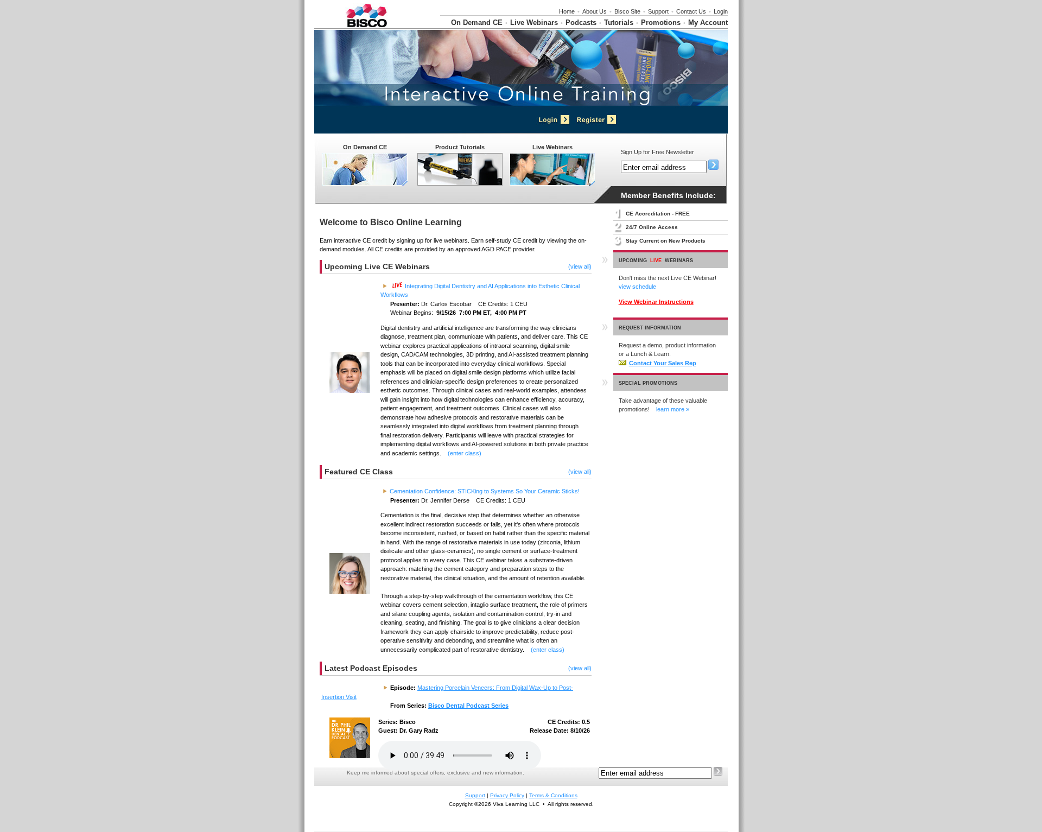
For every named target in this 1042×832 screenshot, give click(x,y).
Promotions (661, 22)
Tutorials (618, 22)
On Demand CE (477, 22)
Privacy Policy (507, 795)
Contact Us (691, 11)
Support (658, 11)
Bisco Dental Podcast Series (468, 705)
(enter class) (464, 453)
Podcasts (581, 22)
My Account (708, 22)
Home (567, 11)
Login (721, 11)
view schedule (637, 286)
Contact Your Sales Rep (662, 363)
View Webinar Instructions (656, 301)
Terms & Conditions (553, 795)
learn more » (672, 409)
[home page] (366, 26)
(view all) (580, 266)
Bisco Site (627, 11)
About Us (594, 11)
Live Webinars (534, 22)
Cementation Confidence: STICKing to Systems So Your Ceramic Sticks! (485, 491)
